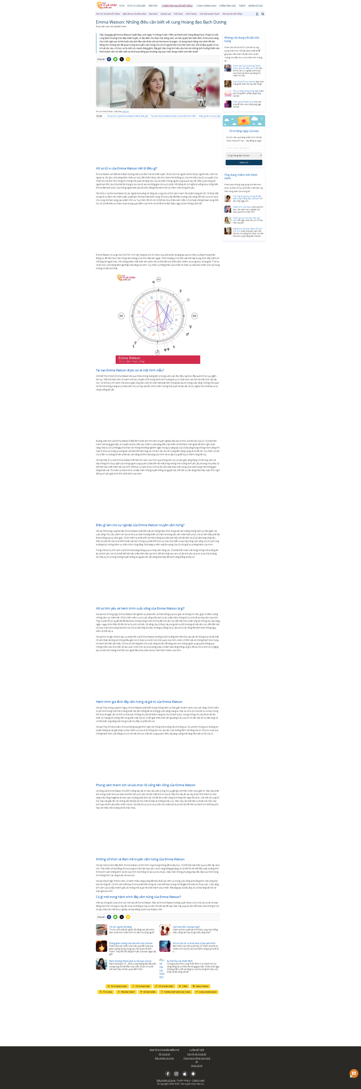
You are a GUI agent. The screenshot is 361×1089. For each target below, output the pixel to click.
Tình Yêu (153, 5)
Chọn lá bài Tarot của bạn (248, 82)
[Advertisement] (158, 142)
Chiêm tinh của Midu (248, 209)
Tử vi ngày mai (143, 986)
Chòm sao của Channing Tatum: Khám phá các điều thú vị (247, 70)
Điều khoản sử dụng (164, 1058)
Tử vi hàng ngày (119, 986)
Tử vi (121, 5)
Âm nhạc (153, 14)
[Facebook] (109, 59)
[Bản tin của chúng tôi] (257, 14)
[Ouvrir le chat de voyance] (354, 1073)
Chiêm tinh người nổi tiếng (177, 5)
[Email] (128, 59)
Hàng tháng (202, 986)
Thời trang (191, 14)
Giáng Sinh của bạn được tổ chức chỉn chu (248, 232)
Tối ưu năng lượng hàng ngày (248, 93)
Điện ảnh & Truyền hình (134, 14)
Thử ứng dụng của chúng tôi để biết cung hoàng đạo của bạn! (247, 198)
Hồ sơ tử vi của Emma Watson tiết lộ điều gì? (127, 116)
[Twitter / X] (122, 59)
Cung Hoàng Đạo (206, 5)
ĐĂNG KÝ (244, 162)
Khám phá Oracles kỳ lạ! (247, 104)
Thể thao (178, 14)
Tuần (184, 986)
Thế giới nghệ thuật (210, 14)
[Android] (193, 1073)
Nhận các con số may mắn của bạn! (247, 220)
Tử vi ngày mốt (165, 986)
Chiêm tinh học (227, 5)
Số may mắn (149, 992)
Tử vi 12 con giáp (136, 5)
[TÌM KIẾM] (262, 14)
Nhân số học (255, 5)
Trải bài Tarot (128, 992)
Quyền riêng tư (184, 1080)
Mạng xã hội (196, 1065)
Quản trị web (198, 1080)
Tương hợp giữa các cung (177, 992)
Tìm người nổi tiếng (232, 14)
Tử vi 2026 (107, 992)
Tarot (242, 5)
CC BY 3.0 (125, 111)
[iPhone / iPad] (184, 1073)
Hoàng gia (165, 14)
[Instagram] (176, 1073)
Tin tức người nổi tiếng (108, 14)
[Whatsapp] (115, 59)
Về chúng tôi (164, 1054)
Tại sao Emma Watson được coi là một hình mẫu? (173, 116)
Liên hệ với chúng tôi (196, 1054)
